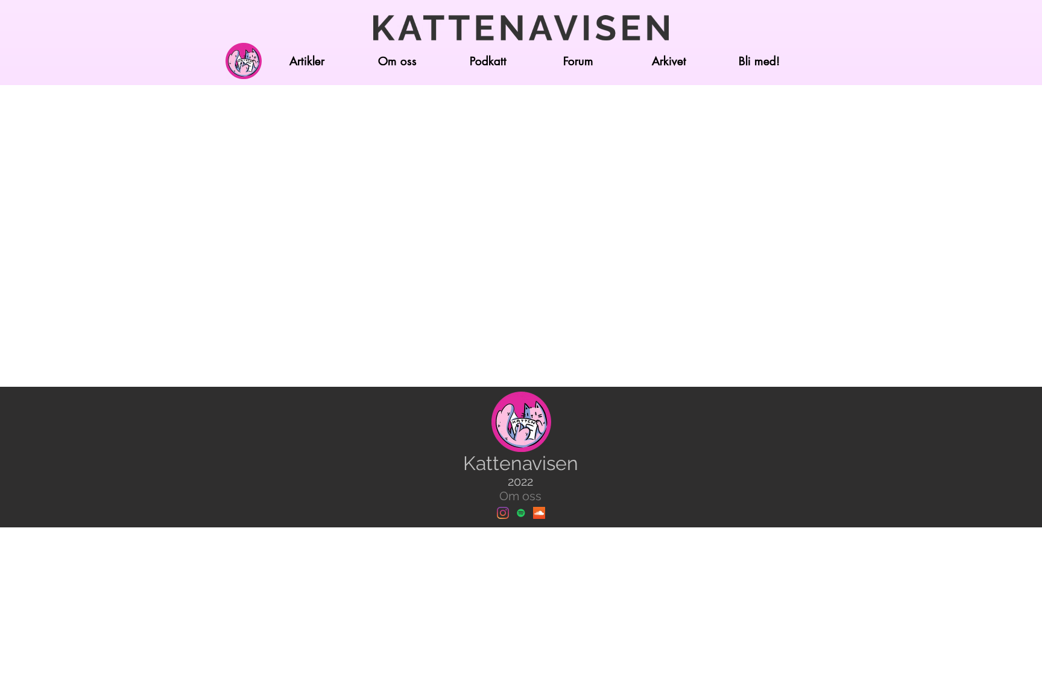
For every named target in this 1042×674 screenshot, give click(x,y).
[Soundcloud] (539, 513)
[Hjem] (244, 61)
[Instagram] (503, 513)
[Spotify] (521, 513)
